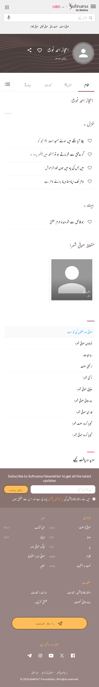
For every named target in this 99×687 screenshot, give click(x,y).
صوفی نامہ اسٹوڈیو (36, 556)
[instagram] (40, 655)
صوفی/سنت (64, 26)
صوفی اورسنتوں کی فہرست (79, 332)
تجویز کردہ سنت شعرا (82, 423)
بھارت (58, 58)
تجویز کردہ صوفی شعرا (82, 435)
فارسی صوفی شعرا (84, 412)
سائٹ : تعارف (39, 592)
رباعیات (87, 355)
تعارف (48, 85)
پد (90, 546)
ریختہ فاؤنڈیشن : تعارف (79, 592)
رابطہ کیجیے (45, 623)
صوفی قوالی (44, 26)
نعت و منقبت (84, 566)
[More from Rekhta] (7, 7)
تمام (86, 85)
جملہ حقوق (35, 672)
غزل (68, 84)
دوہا (89, 537)
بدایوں (64, 58)
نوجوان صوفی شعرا (83, 343)
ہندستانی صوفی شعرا (83, 400)
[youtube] (51, 655)
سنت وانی (54, 26)
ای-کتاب (40, 527)
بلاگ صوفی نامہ (37, 546)
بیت (28, 84)
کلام (88, 556)
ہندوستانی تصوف (82, 602)
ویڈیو (42, 537)
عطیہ (42, 566)
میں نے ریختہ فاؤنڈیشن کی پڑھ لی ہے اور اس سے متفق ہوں (51, 499)
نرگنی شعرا (87, 378)
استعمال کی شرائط (47, 672)
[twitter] (62, 655)
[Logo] (78, 7)
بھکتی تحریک (41, 602)
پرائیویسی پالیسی (55, 499)
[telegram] (29, 655)
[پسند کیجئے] (39, 50)
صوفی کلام (34, 26)
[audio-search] (8, 17)
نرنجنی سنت (86, 366)
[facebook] (72, 655)
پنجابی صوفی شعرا (84, 389)
